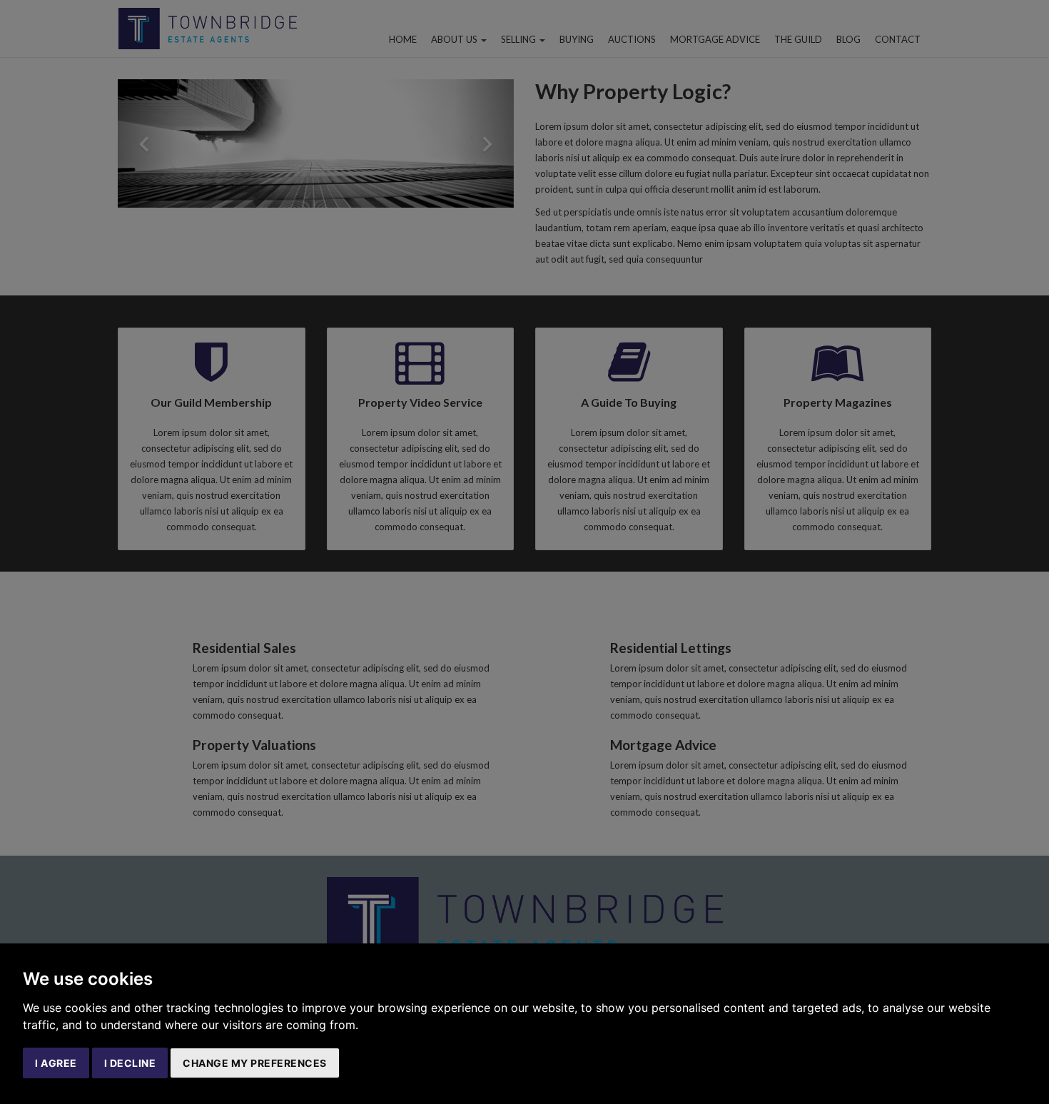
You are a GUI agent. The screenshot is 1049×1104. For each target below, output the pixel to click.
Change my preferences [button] (255, 1063)
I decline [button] (130, 1063)
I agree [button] (56, 1063)
